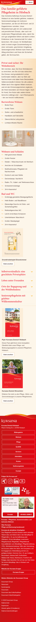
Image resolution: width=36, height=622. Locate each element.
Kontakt (10, 514)
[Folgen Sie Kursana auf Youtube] (22, 481)
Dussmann (4, 590)
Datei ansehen (8, 264)
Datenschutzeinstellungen (9, 611)
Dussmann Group (7, 582)
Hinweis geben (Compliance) (10, 608)
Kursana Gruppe (18, 572)
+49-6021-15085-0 (26, 514)
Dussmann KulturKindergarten (10, 595)
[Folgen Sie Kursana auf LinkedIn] (16, 481)
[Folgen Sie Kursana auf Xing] (4, 481)
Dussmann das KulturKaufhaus (11, 592)
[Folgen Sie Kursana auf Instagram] (10, 481)
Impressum (5, 605)
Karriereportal (5, 587)
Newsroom (4, 584)
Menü (31, 2)
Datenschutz (5, 603)
